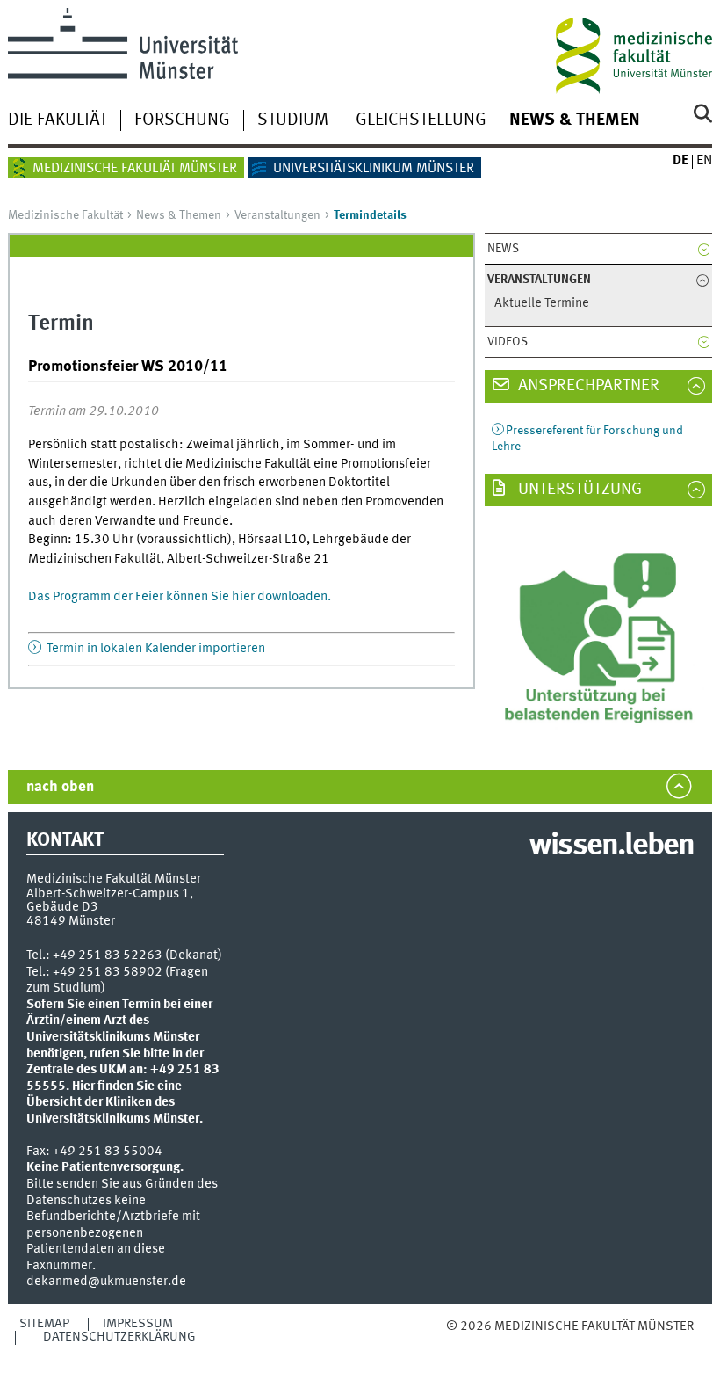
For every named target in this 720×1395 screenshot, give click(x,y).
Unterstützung (578, 490)
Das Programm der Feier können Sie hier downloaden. (179, 597)
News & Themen (574, 120)
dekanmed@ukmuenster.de (106, 1282)
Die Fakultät (57, 120)
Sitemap (44, 1324)
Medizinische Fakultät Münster (134, 169)
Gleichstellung (421, 120)
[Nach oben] (536, 1344)
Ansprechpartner (587, 386)
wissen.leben (611, 846)
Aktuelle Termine (541, 303)
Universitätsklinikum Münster (373, 169)
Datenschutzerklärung (119, 1337)
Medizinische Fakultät (65, 215)
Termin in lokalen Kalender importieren (154, 649)
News (503, 249)
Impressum (138, 1324)
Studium (292, 120)
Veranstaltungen (277, 215)
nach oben (60, 787)
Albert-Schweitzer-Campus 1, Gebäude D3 (109, 900)
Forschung (182, 120)
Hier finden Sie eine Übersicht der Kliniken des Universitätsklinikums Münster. (114, 1102)
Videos (507, 342)
